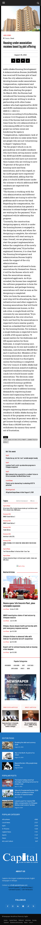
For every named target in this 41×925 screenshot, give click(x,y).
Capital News (6, 506)
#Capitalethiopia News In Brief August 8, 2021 (20, 492)
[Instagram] (13, 906)
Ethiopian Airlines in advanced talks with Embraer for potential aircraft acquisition (18, 637)
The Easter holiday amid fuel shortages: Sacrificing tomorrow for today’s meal (26, 782)
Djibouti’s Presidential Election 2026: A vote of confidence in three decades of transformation (26, 792)
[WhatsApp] (28, 61)
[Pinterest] (23, 61)
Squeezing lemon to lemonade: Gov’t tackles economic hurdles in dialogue (10, 724)
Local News (7, 35)
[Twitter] (18, 61)
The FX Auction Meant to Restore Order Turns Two (16, 551)
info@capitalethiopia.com (18, 885)
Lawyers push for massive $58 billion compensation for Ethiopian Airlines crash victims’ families (26, 803)
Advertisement (22, 501)
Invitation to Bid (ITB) (8, 536)
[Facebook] (13, 61)
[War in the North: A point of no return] (7, 756)
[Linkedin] (18, 906)
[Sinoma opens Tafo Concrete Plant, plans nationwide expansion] (20, 588)
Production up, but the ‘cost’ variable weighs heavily (22, 458)
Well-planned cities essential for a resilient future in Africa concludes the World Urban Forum (22, 475)
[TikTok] (28, 906)
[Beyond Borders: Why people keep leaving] (7, 766)
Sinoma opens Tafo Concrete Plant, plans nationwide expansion (19, 604)
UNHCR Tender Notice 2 (9, 523)
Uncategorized (10, 489)
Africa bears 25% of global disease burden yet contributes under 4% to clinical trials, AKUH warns (20, 509)
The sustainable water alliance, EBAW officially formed (30, 724)
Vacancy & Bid (7, 514)
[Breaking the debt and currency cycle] (7, 745)
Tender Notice (7, 530)
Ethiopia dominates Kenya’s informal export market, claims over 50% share (20, 559)
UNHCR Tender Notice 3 (9, 517)
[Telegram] (23, 906)
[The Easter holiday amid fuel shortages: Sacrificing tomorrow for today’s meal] (7, 783)
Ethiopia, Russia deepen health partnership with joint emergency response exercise (20, 627)
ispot (7, 455)
